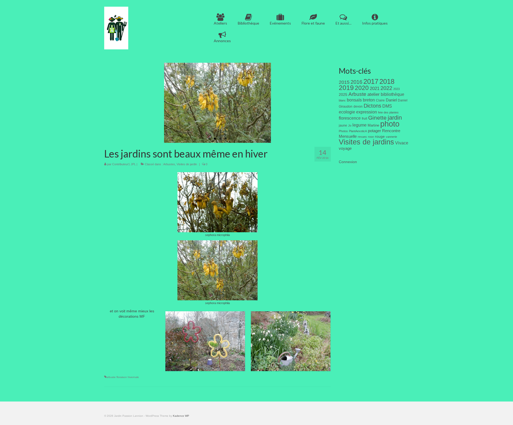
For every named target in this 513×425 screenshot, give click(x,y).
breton (369, 99)
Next (275, 103)
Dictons (372, 106)
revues (362, 136)
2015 (344, 82)
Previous (159, 103)
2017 (370, 81)
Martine (373, 125)
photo (389, 123)
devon (358, 106)
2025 (343, 94)
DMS (387, 106)
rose (371, 136)
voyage (345, 148)
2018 (386, 81)
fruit (364, 118)
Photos (343, 131)
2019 (346, 87)
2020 (362, 87)
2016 (356, 82)
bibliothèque (392, 94)
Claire (380, 100)
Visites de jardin (187, 164)
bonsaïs (354, 99)
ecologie (347, 111)
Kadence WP (181, 415)
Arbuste (357, 94)
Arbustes (169, 164)
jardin (395, 117)
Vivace (401, 142)
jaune (343, 125)
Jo (349, 125)
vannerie (391, 136)
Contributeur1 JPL (124, 164)
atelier (373, 94)
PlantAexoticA (358, 131)
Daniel (391, 100)
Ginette (377, 118)
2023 (396, 88)
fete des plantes (388, 112)
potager (374, 130)
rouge (380, 137)
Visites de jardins (366, 142)
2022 (386, 88)
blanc (342, 100)
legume (359, 125)
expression (366, 111)
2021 (374, 88)
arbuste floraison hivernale (122, 377)
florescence (350, 118)
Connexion (348, 162)
